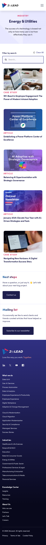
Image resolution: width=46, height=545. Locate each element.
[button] (41, 5)
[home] (10, 5)
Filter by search (9, 53)
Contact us (11, 295)
